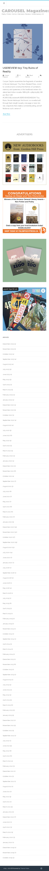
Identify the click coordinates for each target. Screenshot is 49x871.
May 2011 (6, 797)
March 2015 (7, 613)
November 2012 (8, 725)
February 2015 (8, 618)
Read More (6, 114)
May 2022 (6, 440)
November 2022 (8, 410)
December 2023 (8, 344)
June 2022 (6, 435)
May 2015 (6, 603)
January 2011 (7, 812)
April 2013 (6, 700)
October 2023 (7, 354)
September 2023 (8, 359)
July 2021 (6, 491)
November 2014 (8, 629)
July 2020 (6, 552)
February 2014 (8, 654)
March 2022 (7, 451)
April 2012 (6, 756)
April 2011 (6, 802)
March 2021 (7, 512)
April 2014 (6, 644)
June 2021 (6, 496)
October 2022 (7, 415)
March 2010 (7, 832)
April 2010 (6, 827)
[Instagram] (4, 3)
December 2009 (8, 847)
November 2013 (8, 664)
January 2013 (7, 715)
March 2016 (7, 593)
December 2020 (8, 527)
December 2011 (8, 771)
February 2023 (8, 395)
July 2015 (6, 598)
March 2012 (7, 761)
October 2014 (7, 634)
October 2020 (7, 537)
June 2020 (6, 557)
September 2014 (8, 639)
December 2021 (8, 466)
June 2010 (6, 822)
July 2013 (6, 685)
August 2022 (7, 425)
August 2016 (7, 578)
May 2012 (6, 751)
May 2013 (6, 695)
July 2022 (6, 430)
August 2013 (7, 680)
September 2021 (8, 481)
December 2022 (8, 405)
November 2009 (8, 852)
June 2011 (6, 791)
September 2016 (8, 573)
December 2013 (8, 659)
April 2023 (6, 384)
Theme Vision (25, 868)
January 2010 (7, 842)
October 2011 (7, 776)
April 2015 (6, 608)
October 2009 (7, 858)
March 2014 (7, 649)
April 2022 (6, 446)
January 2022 (7, 461)
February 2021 (8, 517)
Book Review (29, 76)
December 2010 (8, 817)
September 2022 (8, 420)
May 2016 (6, 588)
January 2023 (7, 400)
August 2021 (7, 486)
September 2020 (8, 542)
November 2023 (8, 349)
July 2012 (6, 741)
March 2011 (7, 807)
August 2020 (7, 547)
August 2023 (7, 364)
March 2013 (7, 705)
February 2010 (8, 837)
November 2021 (8, 471)
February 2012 (8, 766)
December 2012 (8, 720)
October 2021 (7, 476)
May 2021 (6, 501)
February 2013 (8, 710)
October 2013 (7, 669)
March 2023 (7, 390)
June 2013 (6, 690)
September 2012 (8, 735)
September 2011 (8, 781)
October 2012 (7, 730)
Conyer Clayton (6, 76)
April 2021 (6, 507)
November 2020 (8, 532)
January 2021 (7, 522)
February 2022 (8, 456)
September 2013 (8, 674)
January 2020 (7, 563)
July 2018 (6, 568)
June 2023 (6, 374)
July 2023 (6, 369)
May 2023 (6, 379)
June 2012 (6, 746)
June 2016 (6, 583)
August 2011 (7, 786)
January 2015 (7, 624)
